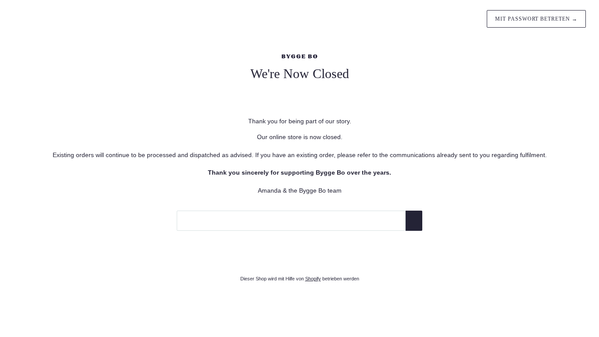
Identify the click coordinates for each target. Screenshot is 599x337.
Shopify (313, 278)
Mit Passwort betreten (536, 19)
